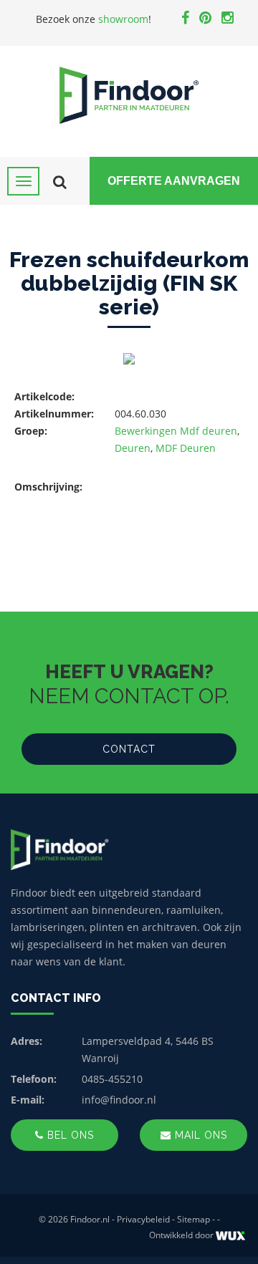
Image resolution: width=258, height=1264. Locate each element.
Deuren (132, 448)
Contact (129, 749)
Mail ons (199, 1135)
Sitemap (193, 1219)
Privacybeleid (143, 1219)
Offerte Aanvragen (174, 181)
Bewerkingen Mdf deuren (176, 431)
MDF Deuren (186, 448)
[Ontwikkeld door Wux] (230, 1235)
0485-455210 (112, 1079)
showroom (123, 19)
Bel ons (69, 1135)
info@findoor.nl (119, 1099)
